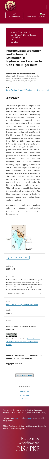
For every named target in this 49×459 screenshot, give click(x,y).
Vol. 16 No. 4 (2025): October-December (24, 36)
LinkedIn (16, 418)
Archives (24, 32)
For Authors (24, 395)
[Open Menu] (44, 7)
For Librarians (24, 399)
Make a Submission (24, 375)
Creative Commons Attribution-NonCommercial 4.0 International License (23, 342)
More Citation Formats (16, 293)
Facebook (28, 418)
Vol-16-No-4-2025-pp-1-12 (19, 258)
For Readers (24, 392)
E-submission (14, 17)
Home (14, 32)
